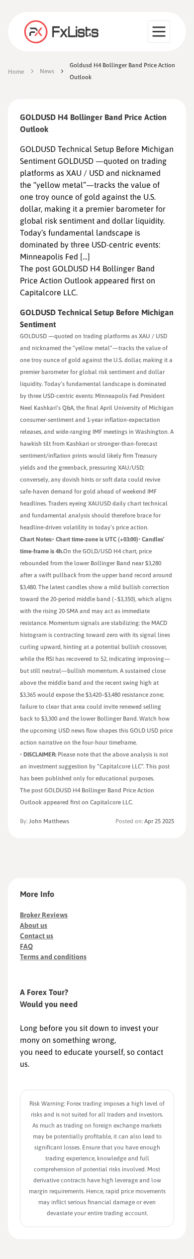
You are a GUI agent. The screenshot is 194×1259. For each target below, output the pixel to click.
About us (33, 925)
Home (16, 71)
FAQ (26, 946)
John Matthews (49, 821)
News (47, 71)
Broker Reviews (44, 915)
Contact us (36, 936)
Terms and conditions (53, 957)
